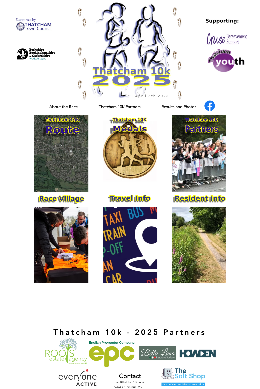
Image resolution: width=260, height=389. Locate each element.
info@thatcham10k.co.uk (130, 382)
